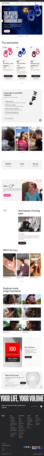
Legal (36, 417)
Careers (28, 417)
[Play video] (9, 264)
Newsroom (29, 427)
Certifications (21, 425)
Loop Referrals (29, 420)
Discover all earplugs (9, 118)
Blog (28, 426)
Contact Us (21, 427)
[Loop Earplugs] (5, 415)
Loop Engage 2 (12, 427)
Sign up (23, 382)
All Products (12, 436)
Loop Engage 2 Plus (13, 428)
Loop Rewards (29, 418)
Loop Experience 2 (13, 423)
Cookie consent (38, 420)
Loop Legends (29, 421)
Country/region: (4, 443)
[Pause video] (40, 120)
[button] (41, 3)
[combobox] (7, 445)
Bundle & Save (12, 434)
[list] (22, 19)
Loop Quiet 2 (12, 421)
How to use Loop (22, 430)
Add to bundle (8, 78)
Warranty (20, 421)
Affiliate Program (30, 424)
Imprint (37, 421)
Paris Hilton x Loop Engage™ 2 (8, 64)
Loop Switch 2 (12, 420)
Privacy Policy (38, 418)
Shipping (20, 418)
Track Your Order (21, 428)
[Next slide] (42, 20)
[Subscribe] (41, 406)
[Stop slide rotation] (28, 0)
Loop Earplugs (21, 433)
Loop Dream (12, 418)
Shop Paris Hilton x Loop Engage (11, 29)
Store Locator (21, 431)
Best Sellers (12, 417)
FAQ (19, 417)
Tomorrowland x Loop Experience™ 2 (21, 65)
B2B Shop (28, 423)
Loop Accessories (13, 433)
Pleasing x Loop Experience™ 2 (35, 64)
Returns (20, 420)
